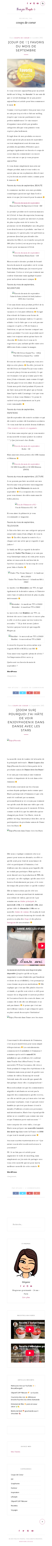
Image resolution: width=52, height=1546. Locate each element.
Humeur (14, 1488)
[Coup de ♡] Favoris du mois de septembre (26, 46)
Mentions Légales (26, 1541)
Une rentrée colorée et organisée (22, 428)
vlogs (26, 919)
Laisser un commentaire (32, 687)
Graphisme (15, 1483)
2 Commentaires (32, 1188)
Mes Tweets (15, 1452)
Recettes (14, 1505)
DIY (12, 1479)
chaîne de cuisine (22, 912)
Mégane (15, 687)
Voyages (14, 1510)
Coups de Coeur (22, 37)
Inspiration (15, 1492)
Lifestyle (14, 1497)
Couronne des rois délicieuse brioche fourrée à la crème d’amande (25, 1398)
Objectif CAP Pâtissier (19, 1501)
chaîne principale (27, 901)
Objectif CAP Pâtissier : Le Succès (24, 1393)
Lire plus (26, 1297)
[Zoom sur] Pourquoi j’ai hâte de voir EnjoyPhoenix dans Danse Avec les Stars (26, 720)
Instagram (11, 922)
